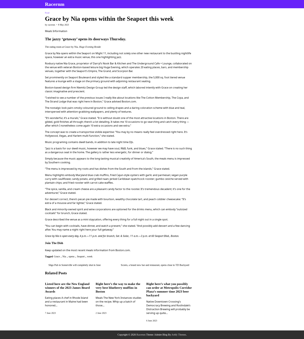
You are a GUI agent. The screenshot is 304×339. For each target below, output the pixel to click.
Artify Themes (178, 334)
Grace (57, 256)
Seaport (81, 256)
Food (47, 13)
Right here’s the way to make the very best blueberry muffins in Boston (118, 287)
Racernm (54, 4)
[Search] (256, 4)
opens (71, 256)
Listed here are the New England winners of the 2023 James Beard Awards (67, 287)
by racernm (50, 25)
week (89, 256)
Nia (64, 256)
